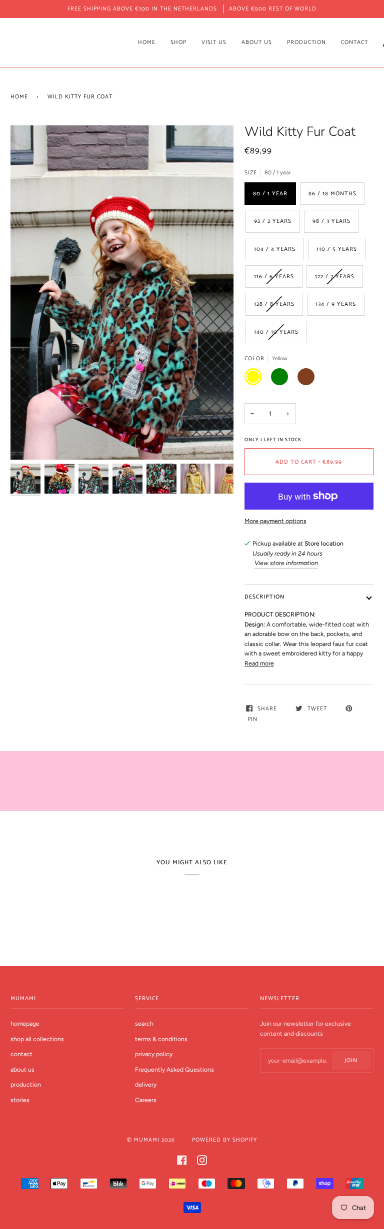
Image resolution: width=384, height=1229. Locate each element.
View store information (286, 563)
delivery (145, 1084)
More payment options (275, 521)
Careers (145, 1100)
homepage (25, 1023)
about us (22, 1069)
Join (351, 1060)
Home (19, 96)
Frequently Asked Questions (174, 1069)
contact (21, 1054)
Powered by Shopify (224, 1140)
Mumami (147, 1140)
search (144, 1023)
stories (20, 1100)
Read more (259, 663)
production (25, 1084)
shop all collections (37, 1039)
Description (264, 597)
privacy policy (153, 1054)
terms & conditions (161, 1039)
